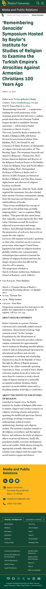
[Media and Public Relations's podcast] (11, 480)
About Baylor (8, 524)
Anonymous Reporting (12, 551)
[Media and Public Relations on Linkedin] (17, 480)
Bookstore (7, 535)
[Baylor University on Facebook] (12, 580)
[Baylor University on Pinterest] (33, 580)
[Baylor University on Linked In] (28, 580)
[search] (37, 3)
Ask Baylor (8, 531)
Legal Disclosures (10, 568)
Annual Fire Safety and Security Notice (12, 555)
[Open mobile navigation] (43, 3)
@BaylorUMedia (28, 99)
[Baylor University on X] (23, 580)
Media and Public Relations (20, 9)
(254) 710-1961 (14, 503)
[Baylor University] (15, 3)
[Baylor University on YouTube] (38, 580)
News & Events (37, 15)
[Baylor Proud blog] (7, 580)
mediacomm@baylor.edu (18, 498)
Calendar (7, 539)
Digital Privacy (9, 564)
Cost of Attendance (11, 560)
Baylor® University (20, 583)
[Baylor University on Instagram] (18, 580)
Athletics (7, 527)
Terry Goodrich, (18, 102)
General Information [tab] (13, 519)
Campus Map (9, 542)
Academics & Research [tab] (35, 519)
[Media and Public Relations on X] (5, 480)
